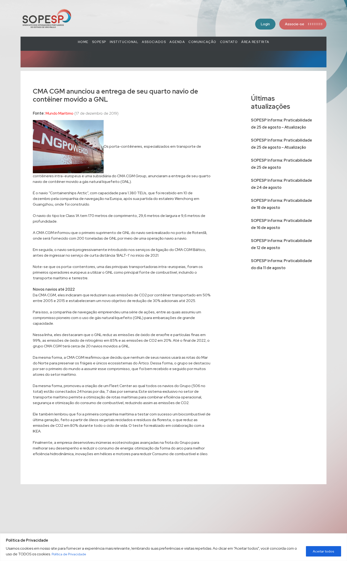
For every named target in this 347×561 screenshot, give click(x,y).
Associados (154, 42)
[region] (173, 547)
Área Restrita (255, 42)
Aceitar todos (323, 551)
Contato (229, 42)
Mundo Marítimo (59, 113)
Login (265, 24)
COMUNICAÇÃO (202, 42)
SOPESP (99, 42)
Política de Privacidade (69, 554)
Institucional (124, 42)
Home (83, 42)
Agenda (177, 42)
